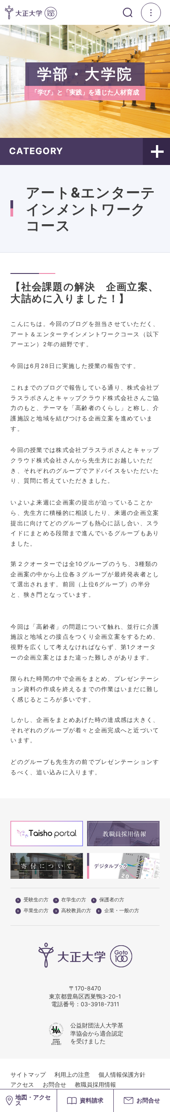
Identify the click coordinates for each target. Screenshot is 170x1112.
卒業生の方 (36, 911)
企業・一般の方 (121, 911)
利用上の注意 (72, 1074)
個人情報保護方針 (122, 1074)
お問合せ (54, 1084)
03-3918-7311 (100, 1004)
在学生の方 (73, 900)
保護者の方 (111, 900)
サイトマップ (28, 1074)
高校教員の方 (76, 911)
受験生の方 (36, 900)
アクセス (22, 1084)
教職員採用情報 (95, 1084)
